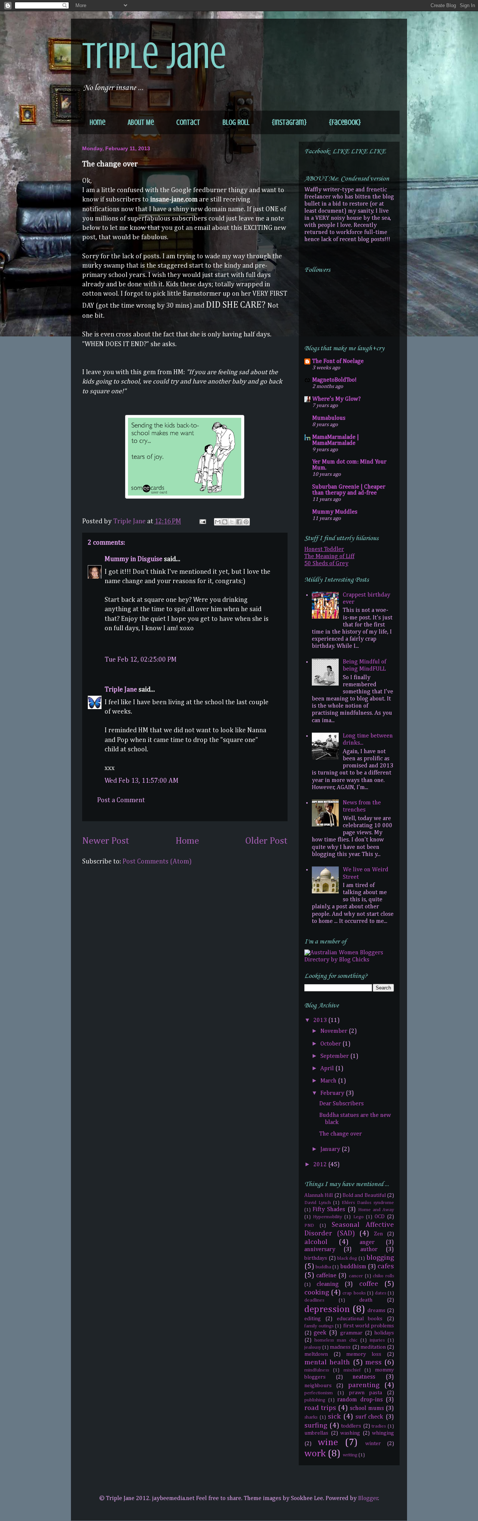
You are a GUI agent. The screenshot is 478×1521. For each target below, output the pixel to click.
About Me (141, 122)
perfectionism (318, 1393)
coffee (368, 1283)
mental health (327, 1362)
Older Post (266, 841)
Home (97, 122)
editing (312, 1318)
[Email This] (217, 522)
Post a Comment (121, 800)
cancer (356, 1276)
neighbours (318, 1385)
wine (328, 1442)
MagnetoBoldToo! (334, 380)
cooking (316, 1292)
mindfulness (316, 1370)
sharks (310, 1417)
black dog (347, 1258)
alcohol (316, 1242)
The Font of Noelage (338, 361)
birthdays (315, 1258)
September (335, 1056)
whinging (383, 1433)
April (327, 1069)
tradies (379, 1426)
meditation (373, 1347)
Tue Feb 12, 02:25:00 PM (141, 659)
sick (334, 1416)
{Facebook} (345, 122)
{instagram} (289, 122)
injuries (377, 1340)
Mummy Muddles (334, 512)
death (365, 1300)
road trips (320, 1407)
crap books (353, 1293)
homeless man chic (335, 1340)
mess (373, 1362)
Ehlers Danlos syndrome (368, 1202)
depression (327, 1309)
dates (380, 1293)
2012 (320, 1165)
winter (373, 1443)
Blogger (368, 1499)
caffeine (326, 1276)
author (369, 1250)
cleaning (328, 1284)
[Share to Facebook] (239, 522)
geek (320, 1333)
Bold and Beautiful (364, 1195)
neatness (364, 1377)
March (329, 1081)
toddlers (351, 1426)
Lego (358, 1216)
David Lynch (317, 1202)
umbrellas (316, 1433)
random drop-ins (360, 1400)
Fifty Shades (329, 1210)
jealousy (312, 1347)
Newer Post (105, 841)
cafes (386, 1266)
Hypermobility (327, 1216)
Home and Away (376, 1209)
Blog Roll (236, 122)
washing (350, 1433)
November (334, 1031)
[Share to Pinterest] (246, 522)
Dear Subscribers (341, 1104)
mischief (352, 1370)
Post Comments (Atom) (157, 861)
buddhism (353, 1267)
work (315, 1454)
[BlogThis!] (225, 522)
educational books (360, 1318)
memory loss (363, 1354)
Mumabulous (328, 418)
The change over (340, 1134)
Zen (378, 1234)
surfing (315, 1425)
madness (340, 1347)
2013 (320, 1020)
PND (309, 1225)
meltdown (316, 1354)
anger (367, 1243)
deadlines (314, 1300)
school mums (367, 1408)
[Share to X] (232, 522)
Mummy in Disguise (133, 559)
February (333, 1093)
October (331, 1044)
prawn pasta (365, 1392)
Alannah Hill (318, 1195)
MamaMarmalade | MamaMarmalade (335, 440)
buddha (323, 1267)
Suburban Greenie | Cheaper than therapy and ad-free (348, 490)
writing (350, 1455)
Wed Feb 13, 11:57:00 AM (142, 781)
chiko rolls (383, 1276)
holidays (384, 1333)
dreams (376, 1310)
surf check (370, 1417)
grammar (351, 1333)
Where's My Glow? (336, 399)
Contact (188, 122)
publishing (314, 1400)
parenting (363, 1385)
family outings (318, 1326)
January (331, 1149)
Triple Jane (154, 56)
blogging (380, 1257)
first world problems (368, 1325)
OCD (380, 1216)
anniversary (319, 1250)
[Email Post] (202, 521)
